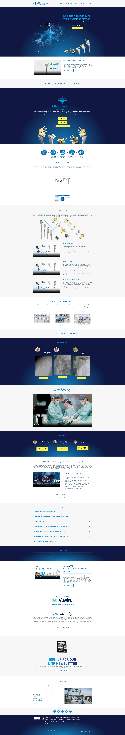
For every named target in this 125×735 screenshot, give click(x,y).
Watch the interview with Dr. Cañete (42, 448)
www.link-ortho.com (37, 700)
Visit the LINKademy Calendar (62, 627)
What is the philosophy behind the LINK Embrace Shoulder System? (49, 531)
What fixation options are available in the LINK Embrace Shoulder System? (51, 516)
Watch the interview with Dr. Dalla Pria (83, 449)
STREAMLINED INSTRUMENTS (62, 126)
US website (73, 557)
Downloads (82, 3)
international (67, 557)
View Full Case (43, 378)
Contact (90, 3)
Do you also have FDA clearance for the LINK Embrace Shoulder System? (51, 526)
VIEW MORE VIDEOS (68, 585)
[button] (34, 365)
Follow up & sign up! (62, 670)
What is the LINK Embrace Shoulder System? (44, 511)
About (61, 3)
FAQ (76, 3)
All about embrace (77, 28)
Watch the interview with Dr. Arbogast (62, 449)
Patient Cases (69, 3)
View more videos (68, 70)
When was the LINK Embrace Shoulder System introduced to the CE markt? (51, 536)
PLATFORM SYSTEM (62, 118)
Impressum (88, 731)
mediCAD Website (62, 497)
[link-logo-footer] (39, 718)
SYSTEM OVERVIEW (62, 122)
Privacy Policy (84, 731)
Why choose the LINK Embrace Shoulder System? (45, 541)
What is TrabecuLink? (39, 521)
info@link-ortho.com (37, 699)
